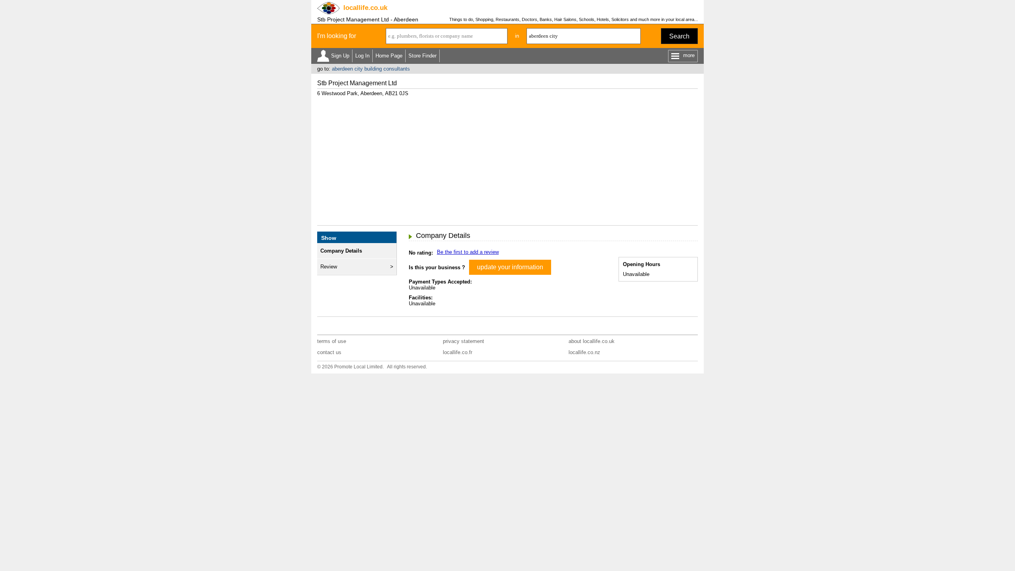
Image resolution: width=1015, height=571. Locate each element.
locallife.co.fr (457, 352)
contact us (329, 352)
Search (679, 36)
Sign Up (340, 56)
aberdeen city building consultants (371, 69)
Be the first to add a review (468, 252)
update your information (510, 267)
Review (328, 267)
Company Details (341, 251)
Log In (362, 56)
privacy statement (463, 341)
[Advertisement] (507, 157)
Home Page (388, 56)
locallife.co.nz (584, 352)
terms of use (331, 341)
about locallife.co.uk (592, 341)
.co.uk (365, 7)
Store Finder (422, 56)
